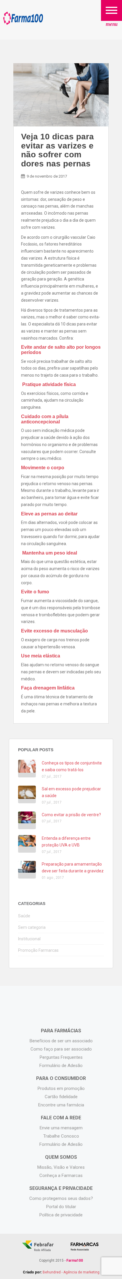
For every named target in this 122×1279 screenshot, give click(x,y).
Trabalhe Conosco (61, 1136)
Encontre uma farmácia (61, 1105)
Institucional (29, 938)
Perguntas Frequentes (61, 1057)
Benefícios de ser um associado (61, 1040)
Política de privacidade (61, 1215)
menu (112, 24)
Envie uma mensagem (61, 1128)
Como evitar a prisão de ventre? (71, 814)
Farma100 (23, 18)
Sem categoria (32, 927)
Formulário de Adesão (61, 1065)
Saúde (24, 916)
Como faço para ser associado (61, 1049)
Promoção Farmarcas (38, 950)
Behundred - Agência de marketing (71, 1272)
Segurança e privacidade (61, 1188)
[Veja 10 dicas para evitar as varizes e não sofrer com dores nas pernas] (61, 94)
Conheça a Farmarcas (61, 1175)
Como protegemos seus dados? (61, 1198)
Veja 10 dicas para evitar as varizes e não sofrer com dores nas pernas (57, 150)
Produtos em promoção (61, 1088)
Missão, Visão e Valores (61, 1167)
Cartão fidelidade (61, 1096)
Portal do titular (61, 1206)
